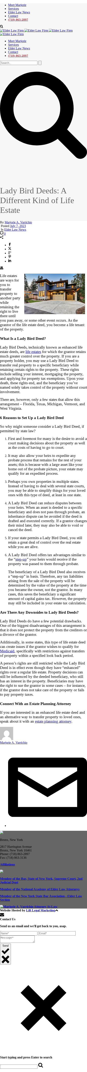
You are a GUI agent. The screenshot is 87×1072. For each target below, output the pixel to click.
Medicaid (7, 651)
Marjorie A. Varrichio (18, 222)
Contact (13, 16)
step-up (21, 559)
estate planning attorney (53, 721)
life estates (33, 352)
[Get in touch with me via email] (47, 825)
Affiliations (7, 864)
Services (13, 8)
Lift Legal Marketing (40, 910)
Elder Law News (19, 12)
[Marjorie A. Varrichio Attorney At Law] (28, 906)
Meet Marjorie (17, 5)
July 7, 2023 (18, 226)
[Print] (1, 268)
